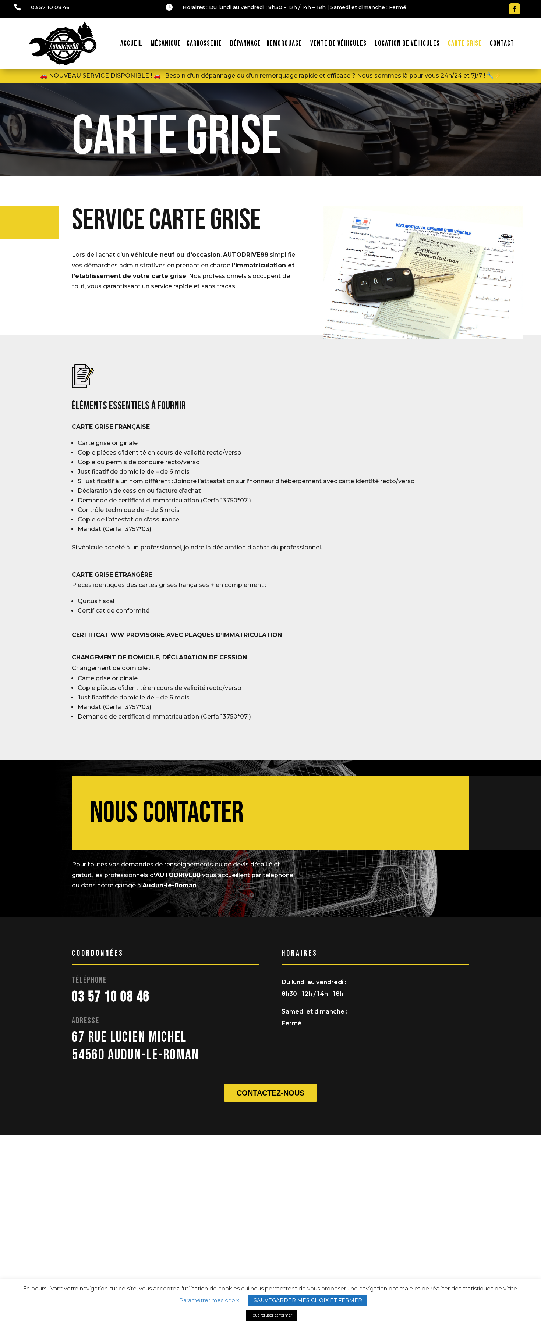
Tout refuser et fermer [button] (271, 1315)
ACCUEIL (131, 43)
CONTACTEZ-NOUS (270, 1093)
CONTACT (502, 43)
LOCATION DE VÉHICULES (407, 43)
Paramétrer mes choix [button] (209, 1300)
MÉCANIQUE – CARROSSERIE (186, 43)
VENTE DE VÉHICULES (338, 43)
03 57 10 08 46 (50, 7)
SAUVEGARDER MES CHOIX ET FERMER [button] (308, 1300)
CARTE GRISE (465, 43)
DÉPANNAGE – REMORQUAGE (266, 43)
